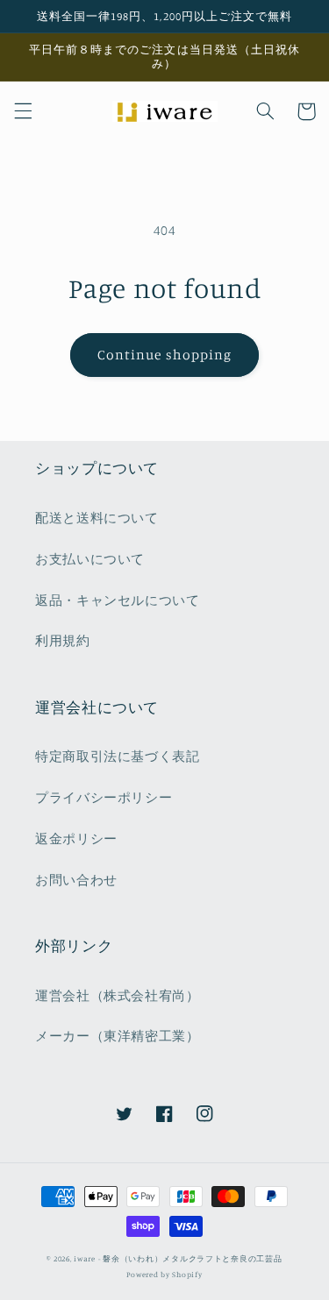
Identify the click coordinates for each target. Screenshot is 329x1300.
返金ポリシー (76, 838)
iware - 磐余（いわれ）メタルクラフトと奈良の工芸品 (178, 1258)
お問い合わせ (76, 879)
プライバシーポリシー (103, 797)
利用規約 (62, 640)
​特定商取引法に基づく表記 (117, 756)
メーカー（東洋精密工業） (117, 1035)
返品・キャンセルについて (117, 600)
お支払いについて (90, 558)
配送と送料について (97, 517)
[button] (23, 111)
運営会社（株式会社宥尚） (117, 995)
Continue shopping (164, 354)
